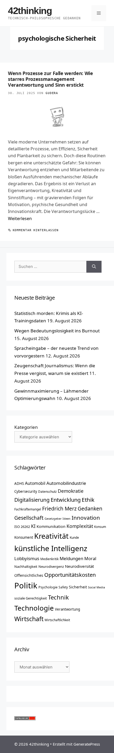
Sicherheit (78, 586)
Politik (25, 585)
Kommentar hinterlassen (36, 230)
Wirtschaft (28, 619)
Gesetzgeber (53, 518)
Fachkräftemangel (27, 509)
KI (33, 526)
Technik (58, 597)
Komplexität (80, 526)
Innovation (86, 517)
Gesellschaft (28, 517)
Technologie (34, 608)
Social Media (96, 587)
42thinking (30, 10)
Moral (90, 558)
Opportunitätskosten (70, 574)
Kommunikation (51, 526)
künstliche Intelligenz (50, 548)
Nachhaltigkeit (25, 566)
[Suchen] (94, 267)
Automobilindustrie (66, 483)
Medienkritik (49, 559)
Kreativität (51, 536)
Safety (63, 587)
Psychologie (48, 587)
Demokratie (71, 491)
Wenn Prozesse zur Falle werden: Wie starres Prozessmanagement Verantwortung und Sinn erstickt (50, 79)
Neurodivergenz (51, 566)
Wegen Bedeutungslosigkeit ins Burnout (57, 331)
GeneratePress (86, 744)
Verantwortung (67, 609)
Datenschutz (47, 491)
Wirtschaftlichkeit (57, 620)
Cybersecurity (25, 491)
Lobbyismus (26, 558)
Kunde (74, 537)
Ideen (67, 518)
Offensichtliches (28, 575)
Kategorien (26, 427)
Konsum (100, 526)
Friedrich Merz (59, 508)
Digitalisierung (32, 499)
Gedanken (90, 508)
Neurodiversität (79, 566)
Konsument (23, 537)
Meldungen (71, 558)
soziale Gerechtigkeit (30, 598)
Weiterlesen (20, 218)
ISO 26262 (22, 526)
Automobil (35, 483)
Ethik (88, 499)
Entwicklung (66, 499)
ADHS (19, 483)
